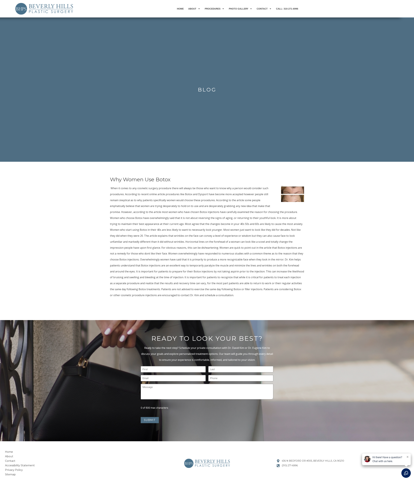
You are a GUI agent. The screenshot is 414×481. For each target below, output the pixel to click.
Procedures (212, 8)
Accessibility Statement (20, 465)
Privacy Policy (14, 469)
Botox (144, 265)
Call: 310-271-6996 (287, 8)
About (192, 8)
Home (180, 8)
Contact (262, 8)
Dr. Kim (289, 259)
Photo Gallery (238, 8)
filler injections (253, 289)
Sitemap (10, 474)
